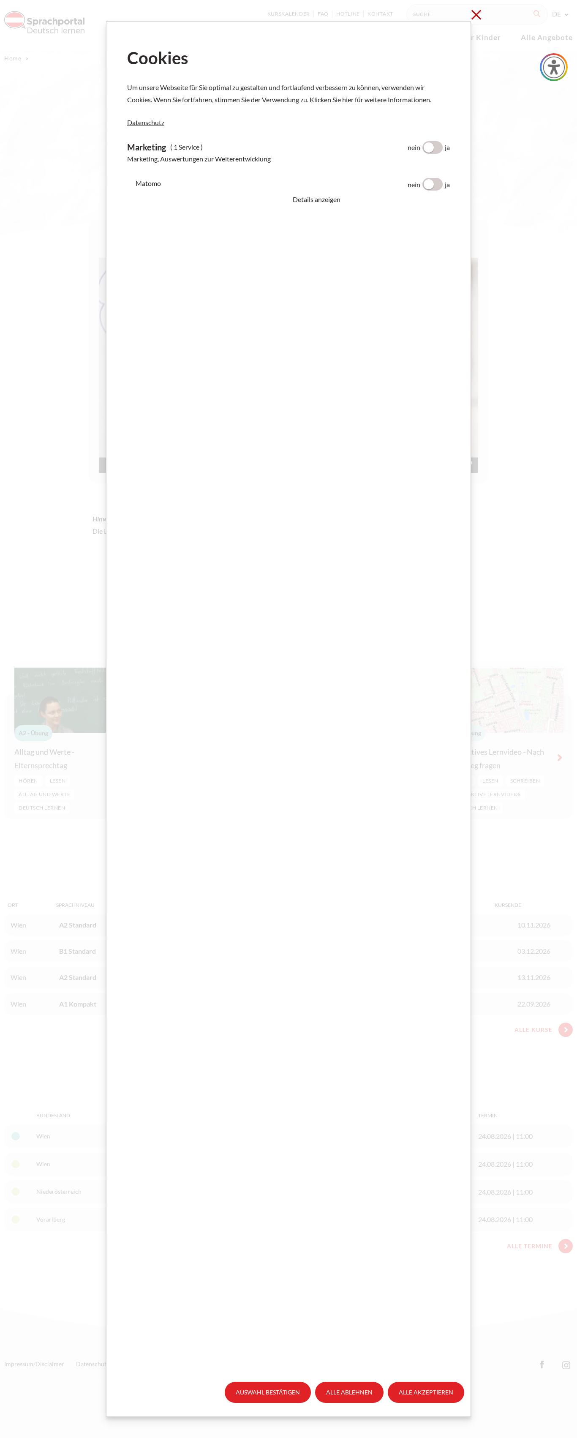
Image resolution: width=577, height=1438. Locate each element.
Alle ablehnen (349, 1392)
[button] (371, 199)
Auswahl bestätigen (268, 1392)
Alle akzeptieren (426, 1392)
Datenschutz (145, 122)
